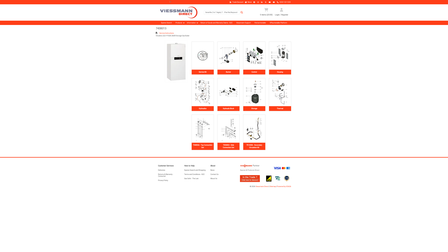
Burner (228, 72)
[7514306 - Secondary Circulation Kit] (254, 129)
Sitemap (273, 186)
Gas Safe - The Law (191, 178)
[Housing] (280, 56)
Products (179, 23)
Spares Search (166, 23)
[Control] (254, 56)
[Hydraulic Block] (228, 92)
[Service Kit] (203, 56)
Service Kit (202, 72)
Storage (254, 108)
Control (254, 72)
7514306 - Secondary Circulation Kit (254, 146)
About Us (213, 178)
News (249, 2)
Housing (280, 72)
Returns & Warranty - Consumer (165, 175)
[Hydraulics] (203, 92)
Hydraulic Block (228, 108)
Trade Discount (237, 2)
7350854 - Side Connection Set (228, 146)
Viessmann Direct (262, 186)
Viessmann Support (243, 23)
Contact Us (214, 174)
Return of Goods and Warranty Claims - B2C (217, 23)
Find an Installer (260, 23)
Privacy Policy (163, 180)
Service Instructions (166, 33)
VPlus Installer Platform (278, 23)
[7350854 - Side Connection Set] (228, 129)
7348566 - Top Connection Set (202, 146)
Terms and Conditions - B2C (194, 174)
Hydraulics (202, 108)
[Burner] (228, 56)
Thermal (280, 108)
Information (191, 23)
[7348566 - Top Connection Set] (203, 129)
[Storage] (254, 92)
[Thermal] (280, 92)
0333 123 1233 (285, 2)
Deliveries (161, 170)
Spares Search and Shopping (195, 170)
